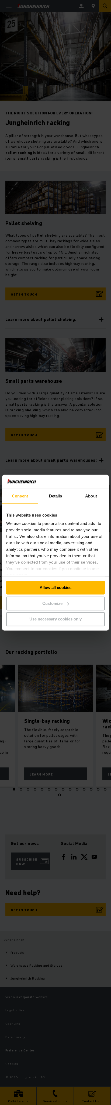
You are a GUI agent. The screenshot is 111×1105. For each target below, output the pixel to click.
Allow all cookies (55, 587)
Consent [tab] (20, 496)
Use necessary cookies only (55, 619)
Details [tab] (55, 496)
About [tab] (91, 496)
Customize (52, 603)
